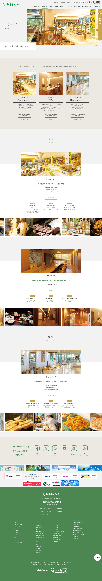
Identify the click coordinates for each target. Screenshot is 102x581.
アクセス (97, 6)
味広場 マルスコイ (40, 523)
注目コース (38, 546)
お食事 (44, 6)
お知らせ (56, 2)
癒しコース (38, 548)
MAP (63, 498)
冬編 (57, 529)
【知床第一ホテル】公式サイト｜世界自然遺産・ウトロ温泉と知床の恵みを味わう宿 (12, 4)
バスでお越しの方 (40, 533)
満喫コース (38, 544)
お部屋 (35, 6)
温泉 (51, 6)
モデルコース (89, 6)
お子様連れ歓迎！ (60, 6)
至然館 (17, 535)
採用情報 (76, 2)
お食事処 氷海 (39, 525)
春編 (57, 523)
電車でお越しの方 (40, 535)
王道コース (38, 550)
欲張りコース (39, 552)
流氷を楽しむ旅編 (60, 531)
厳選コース (38, 542)
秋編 (57, 527)
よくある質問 (62, 2)
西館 (17, 533)
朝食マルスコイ (39, 527)
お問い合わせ (69, 2)
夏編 (57, 525)
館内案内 (69, 6)
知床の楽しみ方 (78, 6)
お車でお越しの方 (40, 531)
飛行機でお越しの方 (40, 538)
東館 (17, 530)
